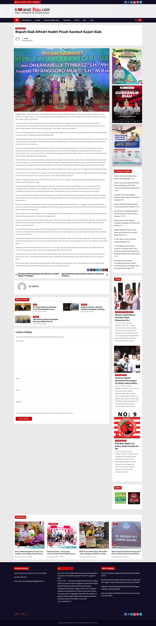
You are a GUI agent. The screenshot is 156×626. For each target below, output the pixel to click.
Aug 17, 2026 (37, 311)
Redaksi (37, 20)
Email (18, 390)
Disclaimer (67, 20)
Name (18, 379)
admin (26, 38)
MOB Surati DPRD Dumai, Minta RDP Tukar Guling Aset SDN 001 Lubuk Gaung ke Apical (93, 554)
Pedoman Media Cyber (51, 20)
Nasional (124, 312)
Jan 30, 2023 (121, 323)
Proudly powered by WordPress (68, 623)
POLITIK (131, 312)
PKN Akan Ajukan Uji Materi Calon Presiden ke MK (126, 446)
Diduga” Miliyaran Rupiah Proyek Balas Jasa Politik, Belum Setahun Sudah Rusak (125, 232)
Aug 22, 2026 (21, 557)
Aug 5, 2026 (85, 311)
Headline (18, 28)
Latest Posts (66, 568)
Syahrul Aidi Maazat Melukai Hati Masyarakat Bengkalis (120, 573)
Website (19, 402)
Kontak (76, 20)
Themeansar (93, 623)
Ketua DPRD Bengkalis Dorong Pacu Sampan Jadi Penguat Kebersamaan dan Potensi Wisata (29, 554)
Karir (84, 20)
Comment (20, 341)
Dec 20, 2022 (121, 452)
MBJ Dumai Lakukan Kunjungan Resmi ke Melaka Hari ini (45, 320)
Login (91, 20)
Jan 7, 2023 (121, 386)
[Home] (17, 20)
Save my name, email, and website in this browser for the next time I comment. (45, 413)
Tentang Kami (26, 20)
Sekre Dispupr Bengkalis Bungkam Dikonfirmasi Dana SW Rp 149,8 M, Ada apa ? (126, 213)
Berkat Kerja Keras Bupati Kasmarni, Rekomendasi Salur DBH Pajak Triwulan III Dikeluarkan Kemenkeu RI (127, 185)
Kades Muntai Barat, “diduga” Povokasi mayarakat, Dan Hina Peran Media (127, 223)
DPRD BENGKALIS (21, 523)
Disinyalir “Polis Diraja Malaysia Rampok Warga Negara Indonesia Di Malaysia (127, 197)
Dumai (83, 523)
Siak (24, 28)
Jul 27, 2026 (37, 324)
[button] (136, 20)
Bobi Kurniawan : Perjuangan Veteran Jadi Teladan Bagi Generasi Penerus (61, 554)
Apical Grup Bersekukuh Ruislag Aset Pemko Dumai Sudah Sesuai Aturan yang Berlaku (126, 554)
